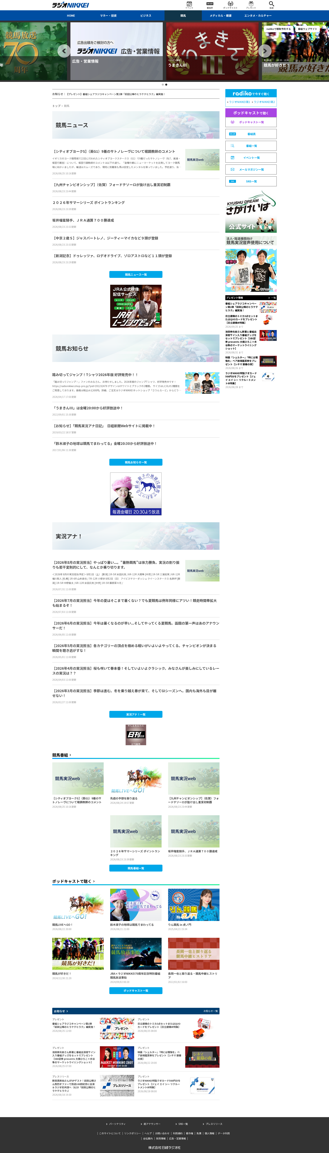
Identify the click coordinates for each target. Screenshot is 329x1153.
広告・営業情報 (177, 1138)
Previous (64, 51)
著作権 (189, 1133)
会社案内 (148, 1138)
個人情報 (209, 1133)
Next (265, 51)
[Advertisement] (78, 836)
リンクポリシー (132, 1133)
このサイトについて (110, 1133)
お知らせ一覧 (210, 1011)
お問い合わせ (162, 1133)
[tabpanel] (116, 51)
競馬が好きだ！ (85, 65)
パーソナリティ (117, 1124)
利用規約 (177, 1133)
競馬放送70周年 (181, 65)
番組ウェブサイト (116, 29)
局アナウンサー (152, 1124)
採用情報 (161, 1138)
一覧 (273, 297)
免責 (199, 1133)
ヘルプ (148, 1133)
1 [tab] (163, 85)
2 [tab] (166, 85)
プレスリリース (214, 1124)
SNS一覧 (183, 1124)
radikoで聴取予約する (87, 29)
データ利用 (224, 1133)
